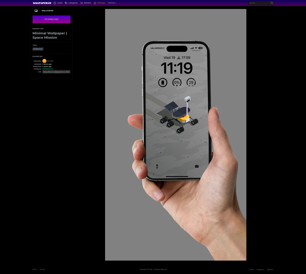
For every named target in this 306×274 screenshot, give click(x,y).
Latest (60, 3)
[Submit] (271, 3)
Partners (111, 3)
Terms (35, 269)
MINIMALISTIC (38, 49)
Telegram (270, 269)
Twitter (251, 269)
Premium (101, 3)
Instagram (260, 269)
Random (87, 3)
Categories (73, 3)
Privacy (42, 269)
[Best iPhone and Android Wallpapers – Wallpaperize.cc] (42, 3)
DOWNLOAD (52, 19)
